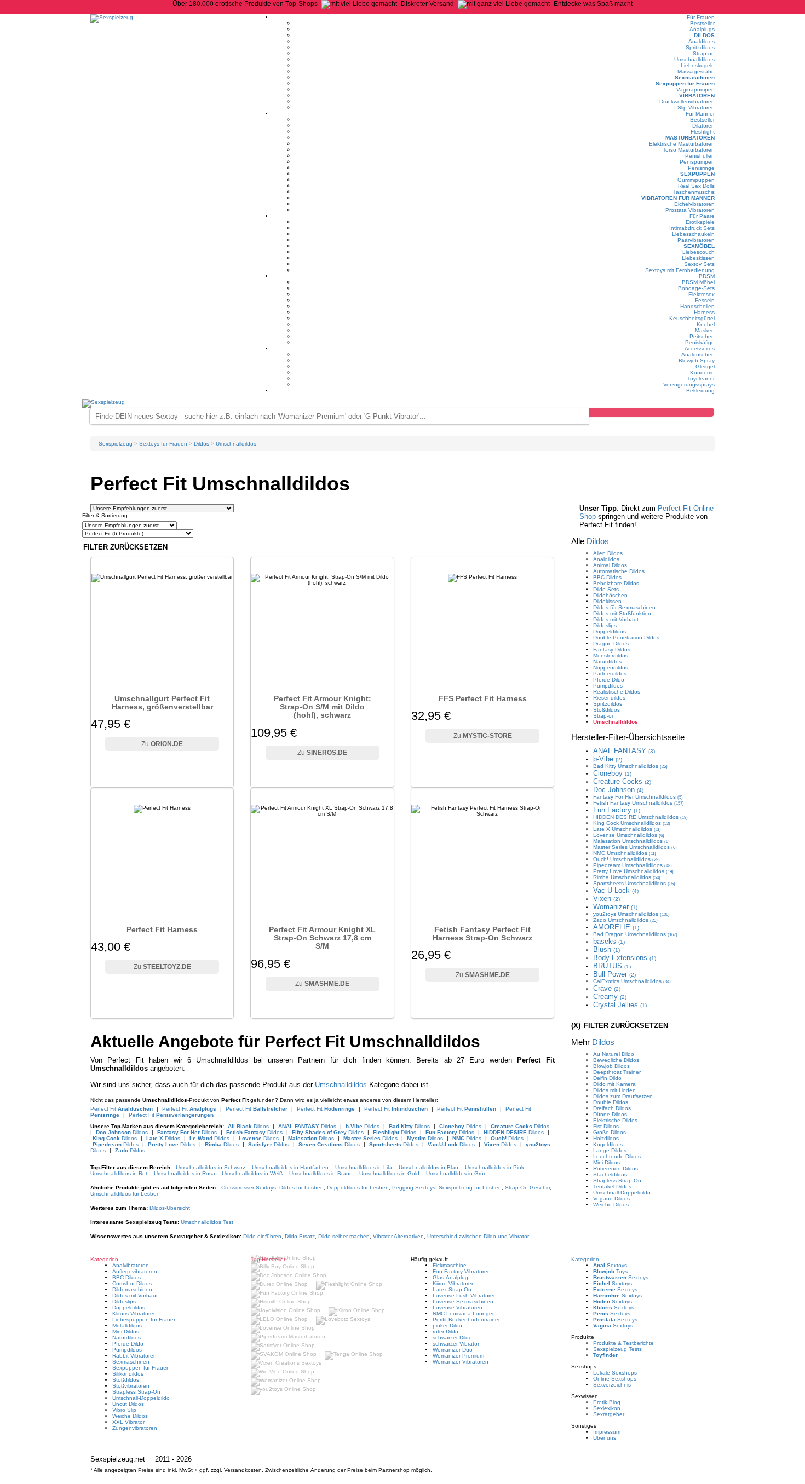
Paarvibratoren (696, 240)
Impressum (606, 1432)
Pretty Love (633, 871)
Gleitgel (705, 366)
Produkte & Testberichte (623, 1343)
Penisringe (701, 168)
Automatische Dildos (619, 571)
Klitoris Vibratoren (134, 1313)
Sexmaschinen (695, 77)
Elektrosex (701, 294)
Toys (610, 1271)
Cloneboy (612, 773)
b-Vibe (607, 759)
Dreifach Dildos (612, 1108)
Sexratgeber (608, 1414)
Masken (705, 330)
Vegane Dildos (611, 1199)
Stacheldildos (610, 1174)
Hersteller (628, 737)
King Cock (631, 823)
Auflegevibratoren (134, 1271)
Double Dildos (610, 1102)
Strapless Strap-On (617, 1180)
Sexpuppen (697, 174)
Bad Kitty (630, 766)
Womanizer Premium (458, 1356)
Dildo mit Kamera (614, 1084)
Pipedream (632, 865)
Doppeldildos (609, 631)
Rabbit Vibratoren (134, 1356)
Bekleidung (700, 391)
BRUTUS (612, 966)
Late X (627, 829)
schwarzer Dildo (452, 1338)
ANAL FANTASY (624, 751)
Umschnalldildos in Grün (456, 1173)
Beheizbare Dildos (616, 583)
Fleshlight (703, 132)
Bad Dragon (635, 934)
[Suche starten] (651, 412)
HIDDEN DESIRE (640, 817)
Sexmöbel (699, 246)
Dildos (704, 35)
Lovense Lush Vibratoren (465, 1295)
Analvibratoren (130, 1265)
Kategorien (585, 1259)
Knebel (706, 324)
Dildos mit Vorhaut (616, 619)
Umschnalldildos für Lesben (125, 1194)
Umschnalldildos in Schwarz (210, 1167)
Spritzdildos (700, 47)
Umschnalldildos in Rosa (184, 1173)
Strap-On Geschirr (527, 1188)
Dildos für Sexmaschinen (624, 607)
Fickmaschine (450, 1265)
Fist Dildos (606, 1126)
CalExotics (632, 981)
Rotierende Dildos (615, 1168)
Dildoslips (605, 625)
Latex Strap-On (452, 1289)
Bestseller (702, 23)
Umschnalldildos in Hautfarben (290, 1167)
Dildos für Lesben (301, 1188)
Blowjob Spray (697, 360)
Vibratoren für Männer (678, 198)
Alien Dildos (608, 553)
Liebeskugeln (698, 65)
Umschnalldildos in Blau (428, 1167)
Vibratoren (697, 96)
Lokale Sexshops (615, 1373)
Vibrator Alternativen (398, 1236)
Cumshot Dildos (132, 1283)
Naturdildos (607, 662)
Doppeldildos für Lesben (358, 1188)
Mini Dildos (606, 1162)
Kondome (702, 372)
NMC (624, 853)
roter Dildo (445, 1332)
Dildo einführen (262, 1236)
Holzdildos (606, 1138)
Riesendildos (609, 698)
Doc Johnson (618, 790)
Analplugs (702, 29)
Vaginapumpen (695, 89)
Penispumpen (697, 162)
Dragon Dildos (611, 643)
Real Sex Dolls (696, 186)
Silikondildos (127, 1374)
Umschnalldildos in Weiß (252, 1173)
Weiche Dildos (611, 1205)
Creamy (609, 996)
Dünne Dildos (610, 1114)
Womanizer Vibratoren (460, 1362)
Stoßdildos (606, 710)
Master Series (635, 847)
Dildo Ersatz (300, 1236)
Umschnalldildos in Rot (118, 1173)
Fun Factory (616, 810)
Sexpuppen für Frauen (685, 83)
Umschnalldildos (694, 59)
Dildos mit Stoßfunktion (622, 613)
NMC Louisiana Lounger (463, 1313)
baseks (609, 941)
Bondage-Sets (696, 288)
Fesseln (705, 300)
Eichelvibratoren (694, 204)
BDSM (707, 276)
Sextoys (610, 1265)
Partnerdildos (609, 674)
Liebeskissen (698, 258)
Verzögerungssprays (689, 385)
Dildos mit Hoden (614, 1090)
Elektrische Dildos (615, 1120)
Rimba (626, 877)
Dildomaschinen (132, 1289)
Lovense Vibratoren (457, 1307)
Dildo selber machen (344, 1236)
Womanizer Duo (453, 1350)
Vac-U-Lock (616, 890)
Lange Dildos (609, 1150)
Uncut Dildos (128, 1404)
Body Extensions (624, 958)
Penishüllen (700, 156)
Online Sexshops (614, 1379)
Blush (606, 949)
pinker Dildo (447, 1326)
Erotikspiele (700, 222)
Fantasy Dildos (611, 649)
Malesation (631, 841)
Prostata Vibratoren (690, 210)
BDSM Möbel (698, 282)
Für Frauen (701, 17)
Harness (704, 312)
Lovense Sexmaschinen (463, 1301)
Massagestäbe (696, 71)
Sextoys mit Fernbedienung (680, 270)
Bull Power (614, 974)
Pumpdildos (608, 686)
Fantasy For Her (638, 797)
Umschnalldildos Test (207, 1222)
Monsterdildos (610, 656)
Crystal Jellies (620, 1005)
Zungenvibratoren (134, 1428)
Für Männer (700, 114)
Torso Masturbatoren (689, 150)
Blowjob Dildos (611, 1066)
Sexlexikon (606, 1408)
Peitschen (702, 336)
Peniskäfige (700, 342)
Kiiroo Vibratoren (454, 1283)
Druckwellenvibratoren (687, 102)
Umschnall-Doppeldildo (622, 1192)
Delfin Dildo (607, 1078)
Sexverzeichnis (612, 1385)
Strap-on (704, 53)
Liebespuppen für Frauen (144, 1319)
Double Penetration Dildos (626, 637)
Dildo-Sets (606, 589)
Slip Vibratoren (696, 108)
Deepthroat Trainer (617, 1072)
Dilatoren (703, 126)
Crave (606, 988)
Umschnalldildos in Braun (321, 1173)
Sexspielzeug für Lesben (470, 1188)
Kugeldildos (608, 1144)
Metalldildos (127, 1326)
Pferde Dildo (608, 680)
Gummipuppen (696, 180)
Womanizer (615, 907)
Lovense (628, 835)
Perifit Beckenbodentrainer (466, 1319)
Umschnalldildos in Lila (363, 1167)
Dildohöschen (610, 595)
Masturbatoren (690, 138)
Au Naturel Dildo (613, 1054)
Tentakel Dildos (612, 1186)
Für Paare (702, 216)
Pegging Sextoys (413, 1188)
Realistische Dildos (616, 692)
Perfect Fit (121, 1109)
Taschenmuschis (694, 192)
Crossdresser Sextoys (248, 1188)
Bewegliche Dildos (616, 1060)
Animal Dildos (610, 565)
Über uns (604, 1438)
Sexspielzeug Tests (617, 1349)
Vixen (606, 898)
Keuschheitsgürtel (692, 318)
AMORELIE (616, 927)
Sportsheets (634, 883)
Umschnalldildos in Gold (389, 1173)
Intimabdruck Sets (692, 228)
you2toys (631, 914)
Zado (625, 920)
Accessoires (700, 348)
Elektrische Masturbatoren (682, 144)
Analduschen (698, 354)
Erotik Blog (606, 1402)
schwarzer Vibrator (456, 1344)
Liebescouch (698, 252)
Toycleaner (701, 379)
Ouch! (626, 859)
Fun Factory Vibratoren (462, 1271)
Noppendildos (610, 668)
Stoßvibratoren (131, 1386)
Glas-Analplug (450, 1277)
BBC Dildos (607, 577)
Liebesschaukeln (693, 234)
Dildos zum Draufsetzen (623, 1096)
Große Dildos (609, 1132)
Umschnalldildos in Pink (494, 1167)
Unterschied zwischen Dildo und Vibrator (478, 1236)
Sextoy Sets (699, 264)
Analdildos (701, 41)
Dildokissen (607, 601)
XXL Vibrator (128, 1422)
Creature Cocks (622, 781)
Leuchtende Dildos (617, 1156)
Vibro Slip (124, 1410)
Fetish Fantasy (638, 803)
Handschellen (697, 306)
